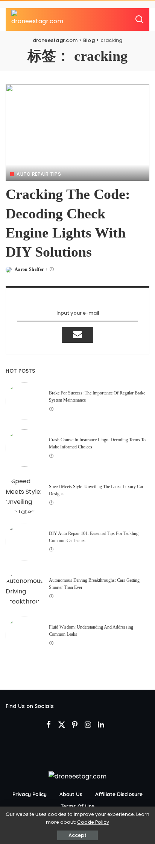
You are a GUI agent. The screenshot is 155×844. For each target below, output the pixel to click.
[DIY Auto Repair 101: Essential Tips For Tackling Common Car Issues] (24, 541)
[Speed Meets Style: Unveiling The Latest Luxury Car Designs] (24, 495)
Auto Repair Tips (39, 174)
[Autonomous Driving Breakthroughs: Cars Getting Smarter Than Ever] (24, 588)
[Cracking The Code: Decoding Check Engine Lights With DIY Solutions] (77, 132)
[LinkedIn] (101, 725)
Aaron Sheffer (29, 269)
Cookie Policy (93, 822)
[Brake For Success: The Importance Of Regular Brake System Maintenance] (24, 401)
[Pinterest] (75, 725)
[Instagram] (88, 725)
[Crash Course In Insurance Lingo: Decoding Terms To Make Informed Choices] (24, 448)
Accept (77, 835)
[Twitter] (61, 725)
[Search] (139, 19)
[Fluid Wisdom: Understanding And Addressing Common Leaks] (24, 635)
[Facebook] (48, 725)
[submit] (77, 335)
